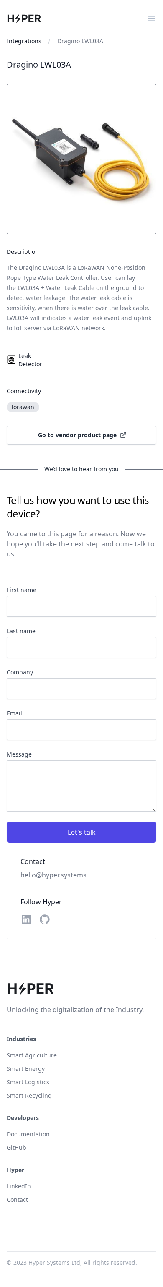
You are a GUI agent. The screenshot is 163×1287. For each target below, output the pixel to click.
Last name (21, 631)
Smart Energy (26, 1069)
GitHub (16, 1147)
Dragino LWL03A (80, 41)
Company (20, 672)
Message (19, 754)
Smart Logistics (28, 1082)
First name (21, 590)
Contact (17, 1199)
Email (14, 713)
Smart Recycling (29, 1095)
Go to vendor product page (77, 435)
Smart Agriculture (32, 1055)
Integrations (24, 41)
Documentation (28, 1134)
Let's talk (82, 832)
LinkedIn (19, 1186)
